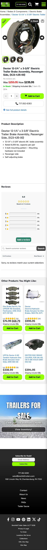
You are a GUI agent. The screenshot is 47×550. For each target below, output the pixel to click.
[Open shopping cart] (38, 4)
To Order (23, 532)
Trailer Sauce (23, 506)
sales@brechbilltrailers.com (23, 476)
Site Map (23, 545)
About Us (23, 494)
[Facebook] (8, 519)
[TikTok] (39, 519)
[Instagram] (13, 519)
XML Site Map (24, 542)
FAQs (23, 502)
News (23, 498)
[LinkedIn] (29, 519)
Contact (23, 490)
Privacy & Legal (23, 529)
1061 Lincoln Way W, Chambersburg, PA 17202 (23, 479)
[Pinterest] (23, 519)
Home (2, 11)
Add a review (23, 239)
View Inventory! (23, 429)
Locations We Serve (23, 535)
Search (41, 248)
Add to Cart (34, 96)
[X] (34, 519)
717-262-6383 (25, 103)
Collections (23, 539)
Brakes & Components (17, 11)
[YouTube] (18, 519)
